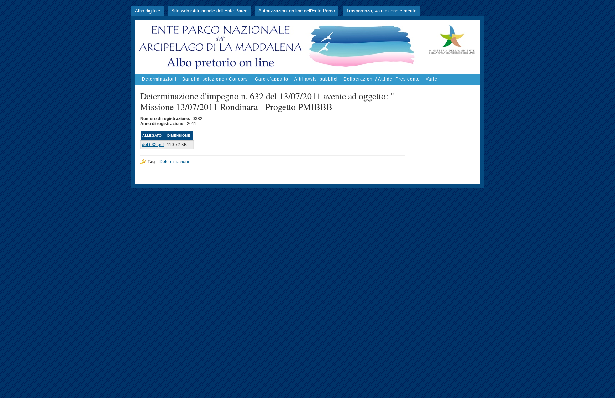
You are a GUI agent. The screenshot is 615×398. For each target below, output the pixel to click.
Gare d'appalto (271, 79)
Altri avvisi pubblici (316, 79)
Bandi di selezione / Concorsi (215, 79)
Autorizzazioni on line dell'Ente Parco (296, 11)
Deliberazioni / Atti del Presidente (381, 79)
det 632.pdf (153, 144)
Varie (431, 79)
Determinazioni (159, 79)
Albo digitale (147, 11)
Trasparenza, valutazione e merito (381, 11)
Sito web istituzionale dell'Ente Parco (209, 11)
